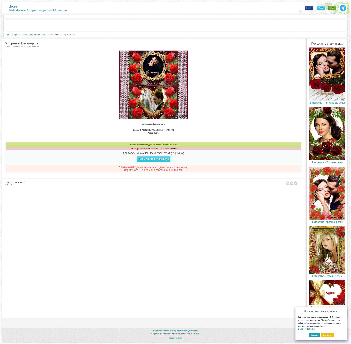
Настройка (327, 335)
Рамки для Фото (33, 47)
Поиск (309, 8)
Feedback (178, 338)
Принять (314, 335)
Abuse (171, 338)
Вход (332, 8)
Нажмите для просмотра (153, 159)
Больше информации (306, 329)
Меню (321, 8)
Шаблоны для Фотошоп (16, 47)
